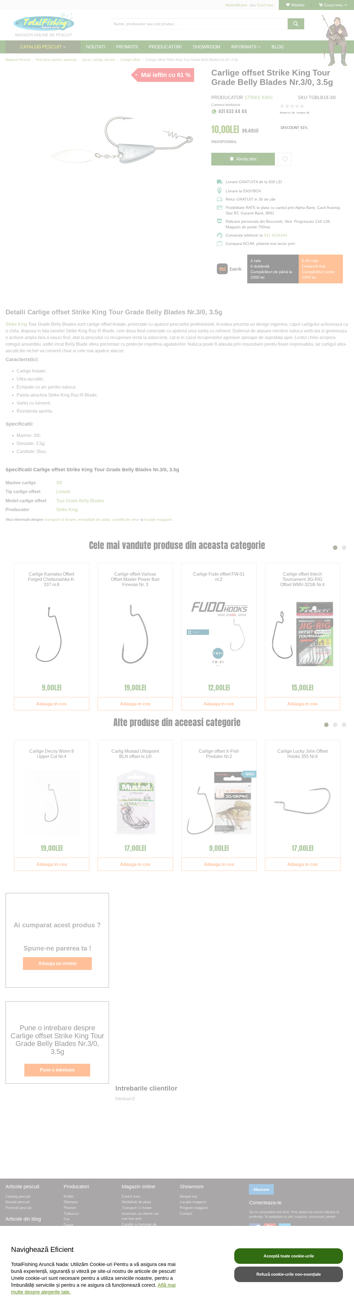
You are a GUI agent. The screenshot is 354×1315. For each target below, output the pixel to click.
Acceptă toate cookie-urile (289, 1256)
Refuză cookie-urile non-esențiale (288, 1274)
